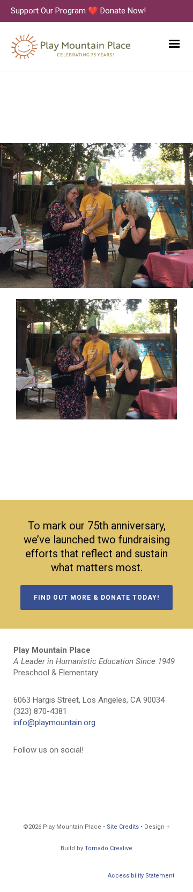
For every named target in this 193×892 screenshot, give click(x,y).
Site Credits (123, 826)
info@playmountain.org (54, 722)
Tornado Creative (108, 848)
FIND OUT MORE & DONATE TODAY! (96, 597)
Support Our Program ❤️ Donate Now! (78, 11)
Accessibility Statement (141, 875)
